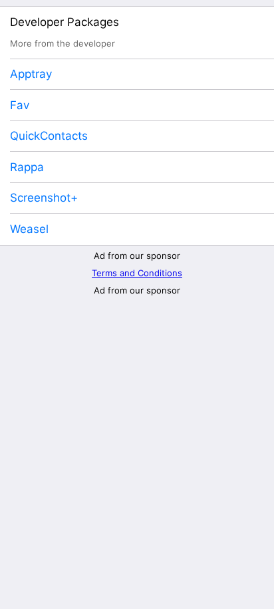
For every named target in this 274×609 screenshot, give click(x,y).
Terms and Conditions (137, 273)
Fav (19, 105)
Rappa (27, 167)
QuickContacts (49, 135)
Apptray (31, 74)
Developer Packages (64, 22)
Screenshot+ (44, 197)
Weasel (29, 229)
